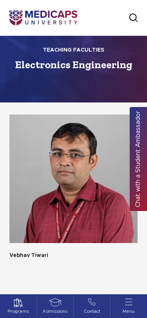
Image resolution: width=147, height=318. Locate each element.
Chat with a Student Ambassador (138, 159)
